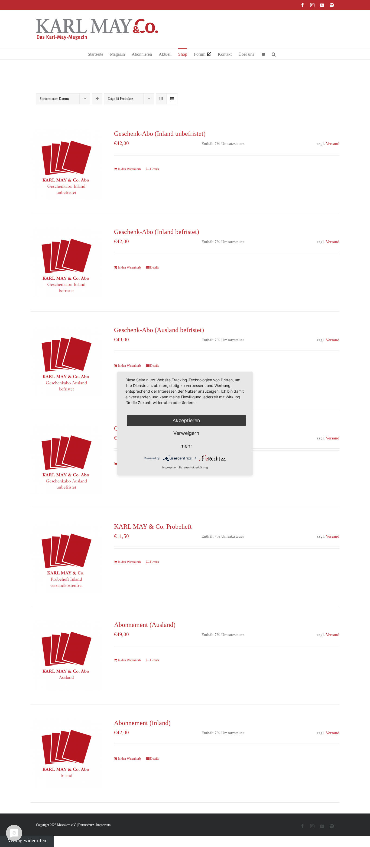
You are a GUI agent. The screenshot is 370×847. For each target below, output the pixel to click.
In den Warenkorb (129, 169)
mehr (186, 446)
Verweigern (186, 433)
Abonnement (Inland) (142, 722)
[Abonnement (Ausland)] (66, 655)
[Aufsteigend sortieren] (97, 98)
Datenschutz (86, 825)
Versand (332, 143)
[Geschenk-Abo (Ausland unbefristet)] (66, 459)
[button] (274, 53)
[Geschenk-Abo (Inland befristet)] (66, 262)
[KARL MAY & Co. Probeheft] (66, 557)
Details (154, 169)
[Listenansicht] (172, 99)
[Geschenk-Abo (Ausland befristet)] (66, 360)
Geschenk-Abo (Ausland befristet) (159, 329)
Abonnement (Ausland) (145, 624)
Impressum (103, 825)
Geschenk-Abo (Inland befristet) (156, 231)
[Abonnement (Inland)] (66, 753)
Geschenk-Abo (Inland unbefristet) (160, 133)
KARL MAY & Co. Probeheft (153, 526)
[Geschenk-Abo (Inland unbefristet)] (66, 164)
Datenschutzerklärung (193, 467)
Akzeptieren (186, 420)
